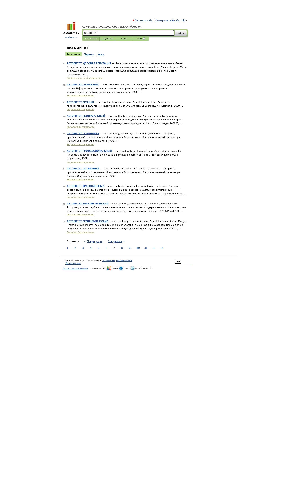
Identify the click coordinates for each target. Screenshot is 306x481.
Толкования (91, 38)
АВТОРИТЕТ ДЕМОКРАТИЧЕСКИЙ (87, 221)
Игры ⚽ (140, 38)
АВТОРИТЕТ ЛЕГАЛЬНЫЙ (82, 84)
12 (153, 247)
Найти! (181, 33)
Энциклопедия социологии (80, 95)
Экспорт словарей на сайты (75, 268)
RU (183, 20)
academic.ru (71, 37)
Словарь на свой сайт (167, 20)
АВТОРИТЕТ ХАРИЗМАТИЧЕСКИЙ (87, 203)
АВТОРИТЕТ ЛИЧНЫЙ (80, 102)
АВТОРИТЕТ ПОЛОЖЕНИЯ (83, 133)
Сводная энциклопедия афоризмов (84, 78)
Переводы (108, 38)
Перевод (89, 54)
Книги (124, 38)
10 (138, 247)
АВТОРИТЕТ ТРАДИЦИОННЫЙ (85, 186)
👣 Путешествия (73, 263)
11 (146, 247)
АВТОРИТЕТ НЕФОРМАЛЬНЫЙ (86, 115)
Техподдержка (108, 260)
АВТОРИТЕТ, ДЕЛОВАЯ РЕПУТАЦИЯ (89, 63)
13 (161, 247)
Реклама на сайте (124, 260)
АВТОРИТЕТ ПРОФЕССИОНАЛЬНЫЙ (89, 151)
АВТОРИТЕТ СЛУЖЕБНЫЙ (83, 168)
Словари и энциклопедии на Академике (111, 26)
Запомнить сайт (143, 20)
